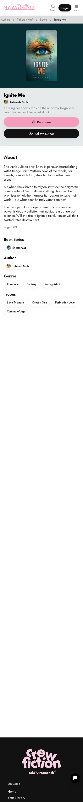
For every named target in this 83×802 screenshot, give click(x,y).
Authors (5, 19)
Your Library (16, 797)
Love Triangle (15, 302)
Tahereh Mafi (25, 19)
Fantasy (32, 284)
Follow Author (44, 133)
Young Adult (52, 284)
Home (12, 791)
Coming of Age (16, 311)
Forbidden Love (65, 302)
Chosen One (39, 302)
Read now (44, 122)
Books (43, 19)
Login (65, 8)
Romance (13, 284)
